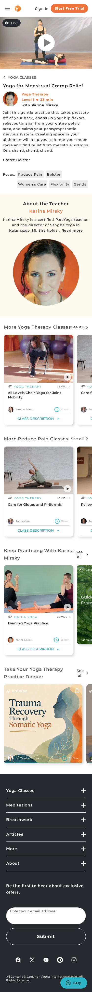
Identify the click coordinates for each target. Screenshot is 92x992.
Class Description (35, 418)
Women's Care (32, 184)
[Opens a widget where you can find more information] (73, 983)
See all (77, 327)
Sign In (42, 8)
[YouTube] (46, 959)
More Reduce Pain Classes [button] (36, 439)
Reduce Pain (30, 174)
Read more (72, 230)
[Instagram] (74, 959)
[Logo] (18, 8)
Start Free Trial (69, 8)
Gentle (80, 184)
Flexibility (60, 184)
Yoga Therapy (35, 94)
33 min (46, 99)
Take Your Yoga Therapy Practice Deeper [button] (33, 673)
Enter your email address (33, 911)
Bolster (54, 174)
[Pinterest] (60, 959)
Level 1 (28, 99)
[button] (67, 377)
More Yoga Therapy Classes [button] (37, 327)
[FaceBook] (18, 959)
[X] (32, 959)
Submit (46, 936)
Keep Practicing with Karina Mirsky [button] (39, 554)
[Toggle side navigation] (7, 8)
